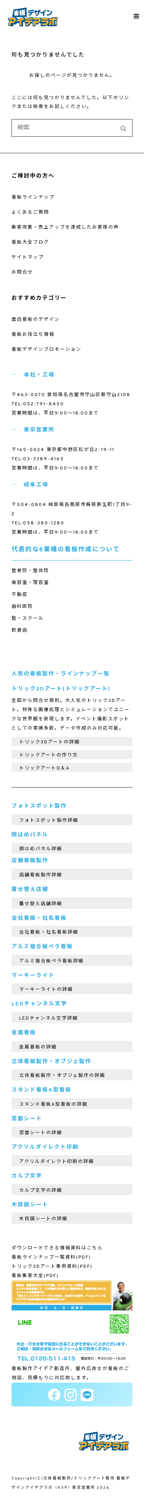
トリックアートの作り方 (48, 755)
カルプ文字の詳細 (40, 1191)
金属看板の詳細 (38, 1047)
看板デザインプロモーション (46, 350)
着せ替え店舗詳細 (40, 904)
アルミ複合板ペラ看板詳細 (51, 961)
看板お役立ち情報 (33, 335)
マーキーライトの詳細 (46, 990)
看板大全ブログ (30, 242)
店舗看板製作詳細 (40, 875)
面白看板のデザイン (36, 320)
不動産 (20, 595)
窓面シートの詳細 (40, 1133)
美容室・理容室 (30, 583)
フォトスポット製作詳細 (48, 821)
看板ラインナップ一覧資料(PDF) (51, 1257)
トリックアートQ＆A (44, 768)
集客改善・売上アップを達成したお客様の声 (65, 227)
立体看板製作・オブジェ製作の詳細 (62, 1076)
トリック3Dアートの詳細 (49, 742)
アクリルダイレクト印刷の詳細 (56, 1162)
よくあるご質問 (30, 212)
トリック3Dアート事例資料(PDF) (52, 1267)
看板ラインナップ (33, 197)
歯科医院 (22, 607)
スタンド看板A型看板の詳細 (53, 1104)
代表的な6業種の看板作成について (66, 550)
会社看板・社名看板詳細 (48, 932)
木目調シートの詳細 (43, 1219)
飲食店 (20, 630)
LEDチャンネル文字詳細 (48, 1018)
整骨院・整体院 (30, 571)
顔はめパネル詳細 (40, 849)
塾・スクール (28, 618)
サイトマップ (28, 257)
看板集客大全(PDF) (35, 1276)
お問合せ (22, 272)
